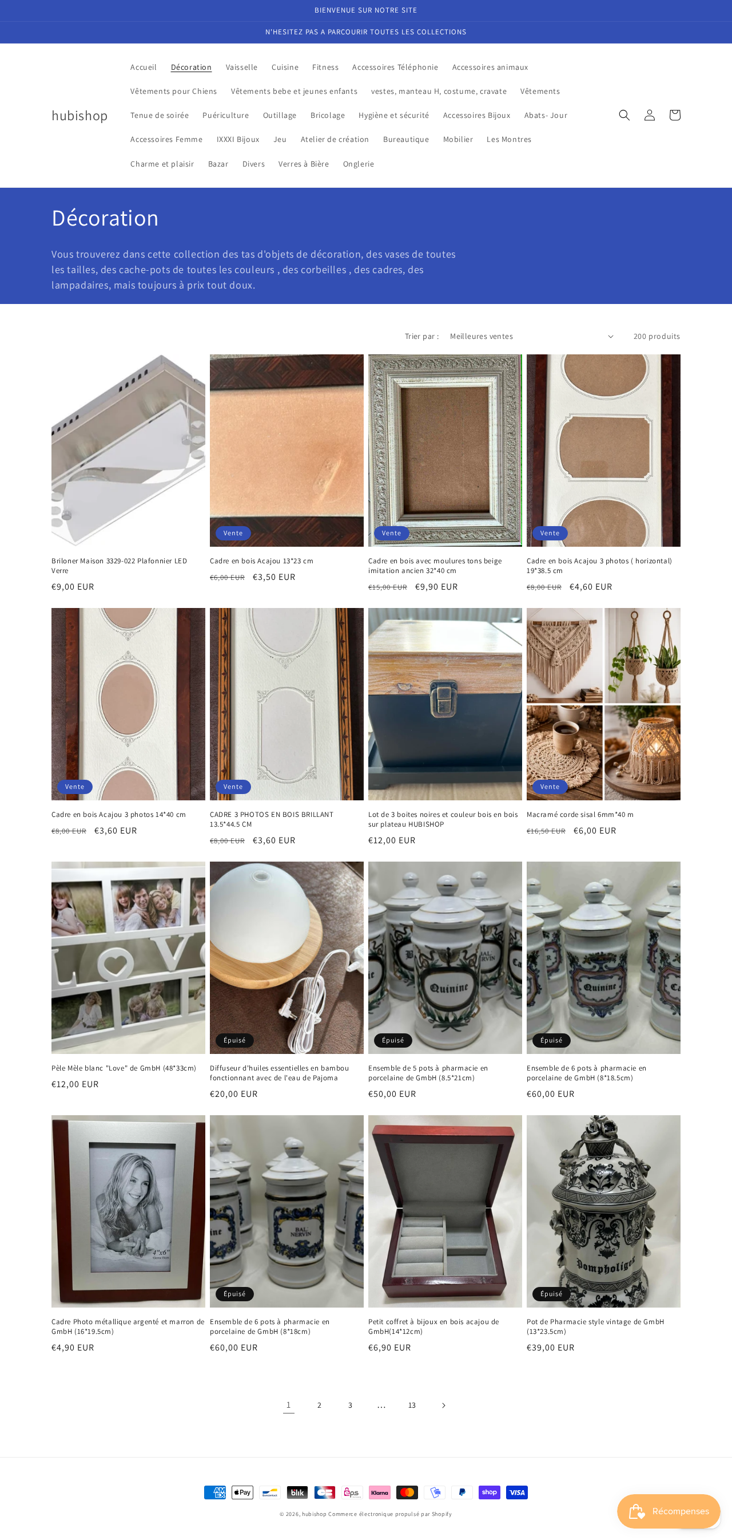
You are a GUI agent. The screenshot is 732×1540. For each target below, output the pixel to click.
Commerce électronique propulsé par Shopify (390, 1514)
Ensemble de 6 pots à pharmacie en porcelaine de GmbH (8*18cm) (270, 1326)
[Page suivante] (443, 1405)
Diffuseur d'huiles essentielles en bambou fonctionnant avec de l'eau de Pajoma (279, 1073)
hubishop (314, 1514)
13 (412, 1405)
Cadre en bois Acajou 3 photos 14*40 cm (118, 814)
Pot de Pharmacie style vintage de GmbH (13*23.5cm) (596, 1326)
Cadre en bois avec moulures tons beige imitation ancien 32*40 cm (435, 565)
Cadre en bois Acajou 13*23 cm (261, 561)
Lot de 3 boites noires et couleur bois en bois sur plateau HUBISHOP (443, 819)
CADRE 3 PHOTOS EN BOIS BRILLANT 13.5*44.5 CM (272, 819)
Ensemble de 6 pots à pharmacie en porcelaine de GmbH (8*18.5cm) (587, 1073)
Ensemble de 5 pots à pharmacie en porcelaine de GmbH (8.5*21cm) (428, 1073)
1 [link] (289, 1405)
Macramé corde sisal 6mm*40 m (580, 814)
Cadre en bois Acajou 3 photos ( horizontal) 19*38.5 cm (600, 565)
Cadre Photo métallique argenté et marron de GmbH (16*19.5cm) (128, 1326)
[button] (624, 115)
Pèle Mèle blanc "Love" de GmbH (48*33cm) (124, 1068)
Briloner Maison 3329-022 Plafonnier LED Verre (119, 565)
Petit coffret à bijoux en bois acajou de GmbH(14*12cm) (433, 1326)
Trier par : (422, 336)
